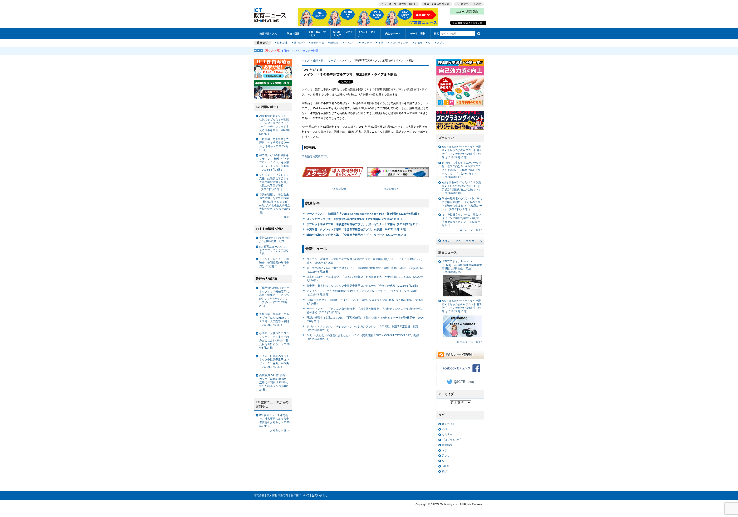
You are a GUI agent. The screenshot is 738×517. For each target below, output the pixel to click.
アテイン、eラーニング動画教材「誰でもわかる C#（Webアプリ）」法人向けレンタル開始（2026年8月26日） (362, 292)
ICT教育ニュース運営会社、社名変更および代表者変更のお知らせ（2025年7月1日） (274, 420)
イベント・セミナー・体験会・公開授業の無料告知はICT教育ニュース (274, 263)
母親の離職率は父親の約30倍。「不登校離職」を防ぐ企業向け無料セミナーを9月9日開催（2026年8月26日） (365, 319)
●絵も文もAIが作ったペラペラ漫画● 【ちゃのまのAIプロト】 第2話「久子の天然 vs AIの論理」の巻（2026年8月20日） (461, 152)
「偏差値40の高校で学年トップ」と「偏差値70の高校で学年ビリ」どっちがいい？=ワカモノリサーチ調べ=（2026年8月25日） (274, 296)
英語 (381, 42)
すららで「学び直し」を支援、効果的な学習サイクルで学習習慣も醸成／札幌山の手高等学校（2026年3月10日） (274, 182)
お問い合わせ (320, 495)
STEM (418, 42)
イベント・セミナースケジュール (462, 241)
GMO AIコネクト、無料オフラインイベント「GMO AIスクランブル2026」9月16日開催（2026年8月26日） (365, 301)
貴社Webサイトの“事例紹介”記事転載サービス (274, 239)
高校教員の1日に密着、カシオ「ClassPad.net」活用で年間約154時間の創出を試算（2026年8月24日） (274, 382)
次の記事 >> (391, 188)
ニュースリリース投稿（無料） (398, 4)
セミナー (366, 42)
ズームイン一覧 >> (471, 229)
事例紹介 (299, 42)
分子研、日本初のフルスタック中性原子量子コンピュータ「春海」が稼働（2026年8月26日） (363, 285)
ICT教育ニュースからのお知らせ (272, 404)
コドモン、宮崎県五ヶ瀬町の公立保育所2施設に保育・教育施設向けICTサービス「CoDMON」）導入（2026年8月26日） (365, 261)
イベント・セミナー (367, 33)
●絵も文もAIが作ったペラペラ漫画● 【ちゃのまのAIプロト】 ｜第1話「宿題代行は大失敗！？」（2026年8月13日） (461, 188)
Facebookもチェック (460, 368)
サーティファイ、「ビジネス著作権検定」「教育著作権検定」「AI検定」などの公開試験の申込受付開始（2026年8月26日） (364, 310)
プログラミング (399, 42)
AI (429, 42)
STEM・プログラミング (343, 33)
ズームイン (446, 137)
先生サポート (392, 33)
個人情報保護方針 (277, 495)
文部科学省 (317, 42)
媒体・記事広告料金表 (436, 4)
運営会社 (259, 495)
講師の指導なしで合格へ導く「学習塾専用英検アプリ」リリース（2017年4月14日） (358, 234)
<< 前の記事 (339, 188)
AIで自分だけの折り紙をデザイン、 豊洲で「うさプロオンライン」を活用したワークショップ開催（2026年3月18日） (274, 162)
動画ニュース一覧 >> (469, 341)
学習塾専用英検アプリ (315, 156)
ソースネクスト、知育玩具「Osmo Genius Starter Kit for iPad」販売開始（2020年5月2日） (363, 213)
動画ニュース (447, 252)
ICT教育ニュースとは (469, 4)
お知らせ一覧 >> (280, 430)
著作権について (300, 495)
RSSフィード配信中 (460, 354)
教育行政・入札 (268, 33)
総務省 (334, 42)
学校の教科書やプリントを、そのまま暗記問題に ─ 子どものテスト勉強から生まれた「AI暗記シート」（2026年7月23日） (462, 204)
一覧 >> (285, 216)
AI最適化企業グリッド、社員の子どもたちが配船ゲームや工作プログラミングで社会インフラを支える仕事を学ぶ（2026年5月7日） (274, 125)
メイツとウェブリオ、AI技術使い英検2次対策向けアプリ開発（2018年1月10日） (356, 219)
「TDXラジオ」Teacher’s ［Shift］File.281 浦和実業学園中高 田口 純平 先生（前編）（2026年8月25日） (462, 267)
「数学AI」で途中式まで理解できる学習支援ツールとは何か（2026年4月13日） (274, 144)
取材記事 (282, 42)
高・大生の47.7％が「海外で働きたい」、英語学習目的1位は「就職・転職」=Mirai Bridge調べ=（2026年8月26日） (365, 269)
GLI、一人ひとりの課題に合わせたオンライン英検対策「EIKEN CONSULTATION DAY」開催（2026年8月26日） (363, 337)
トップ (305, 60)
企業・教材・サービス (317, 33)
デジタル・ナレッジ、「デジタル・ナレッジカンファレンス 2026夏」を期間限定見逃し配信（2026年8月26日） (362, 328)
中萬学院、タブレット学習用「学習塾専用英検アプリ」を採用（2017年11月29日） (357, 229)
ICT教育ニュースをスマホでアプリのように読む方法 (274, 250)
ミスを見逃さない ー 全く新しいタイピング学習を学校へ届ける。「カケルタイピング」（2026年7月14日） (462, 220)
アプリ (441, 42)
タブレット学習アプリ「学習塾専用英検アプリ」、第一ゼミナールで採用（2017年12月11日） (364, 224)
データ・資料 (417, 33)
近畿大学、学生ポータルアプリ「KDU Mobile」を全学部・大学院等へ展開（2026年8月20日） (274, 319)
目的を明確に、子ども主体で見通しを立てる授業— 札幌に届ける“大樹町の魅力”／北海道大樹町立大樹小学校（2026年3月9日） (274, 203)
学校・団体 (293, 33)
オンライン (448, 423)
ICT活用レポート (267, 107)
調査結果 (447, 445)
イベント (350, 42)
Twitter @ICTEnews (460, 381)
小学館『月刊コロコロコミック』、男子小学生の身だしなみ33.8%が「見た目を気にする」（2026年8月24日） (274, 340)
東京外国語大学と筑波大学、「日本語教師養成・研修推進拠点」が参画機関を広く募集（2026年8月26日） (365, 278)
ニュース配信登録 (467, 11)
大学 (444, 450)
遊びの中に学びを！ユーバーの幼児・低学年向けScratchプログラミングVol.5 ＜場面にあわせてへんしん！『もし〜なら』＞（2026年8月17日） (462, 170)
